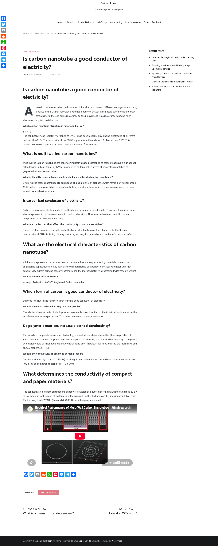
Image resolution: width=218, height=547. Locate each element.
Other (146, 22)
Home (60, 22)
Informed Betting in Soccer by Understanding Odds (173, 59)
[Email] (4, 30)
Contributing (116, 22)
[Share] (4, 66)
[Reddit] (4, 36)
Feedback (156, 22)
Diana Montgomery (32, 74)
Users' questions (31, 52)
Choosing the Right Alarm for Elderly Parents (173, 82)
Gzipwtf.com (109, 3)
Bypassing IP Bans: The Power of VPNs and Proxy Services (172, 75)
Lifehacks (70, 22)
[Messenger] (4, 54)
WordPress (117, 541)
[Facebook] (4, 18)
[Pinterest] (4, 48)
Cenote (82, 541)
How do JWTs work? (123, 511)
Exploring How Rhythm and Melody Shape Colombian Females (171, 67)
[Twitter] (4, 24)
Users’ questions (133, 22)
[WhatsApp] (4, 42)
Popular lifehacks (86, 22)
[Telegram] (4, 60)
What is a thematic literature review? (48, 511)
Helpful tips (102, 22)
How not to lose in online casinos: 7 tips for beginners (171, 88)
